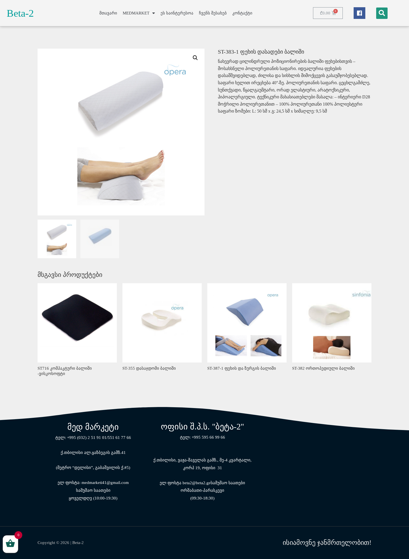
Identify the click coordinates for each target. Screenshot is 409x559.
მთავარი (108, 13)
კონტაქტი (242, 13)
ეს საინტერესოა (177, 13)
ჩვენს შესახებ (213, 13)
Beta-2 (20, 13)
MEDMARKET (136, 13)
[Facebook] (359, 13)
